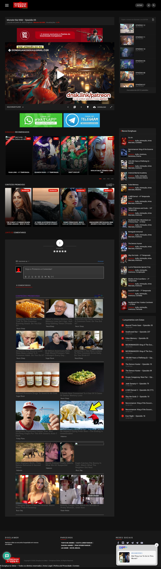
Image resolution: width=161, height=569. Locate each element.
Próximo (81, 107)
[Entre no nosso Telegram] (82, 120)
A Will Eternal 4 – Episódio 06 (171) (139, 390)
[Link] (48, 276)
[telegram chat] (137, 543)
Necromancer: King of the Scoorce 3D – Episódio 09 (140, 403)
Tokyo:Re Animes (67, 543)
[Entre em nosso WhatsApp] (41, 120)
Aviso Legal (47, 566)
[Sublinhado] (32, 276)
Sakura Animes (67, 545)
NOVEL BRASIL (75, 548)
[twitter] (127, 543)
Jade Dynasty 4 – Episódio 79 (137, 384)
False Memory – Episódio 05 (137, 338)
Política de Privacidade (63, 566)
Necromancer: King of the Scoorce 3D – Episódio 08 (140, 409)
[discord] (123, 543)
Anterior (68, 107)
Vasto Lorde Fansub (84, 543)
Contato (76, 566)
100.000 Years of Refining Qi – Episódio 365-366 (140, 358)
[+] (52, 276)
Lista (74, 107)
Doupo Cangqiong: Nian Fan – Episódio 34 (140, 377)
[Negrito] (25, 276)
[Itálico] (29, 276)
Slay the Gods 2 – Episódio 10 (137, 397)
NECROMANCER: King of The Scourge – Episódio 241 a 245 (140, 345)
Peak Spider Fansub (82, 545)
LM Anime (64, 548)
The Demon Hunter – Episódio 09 (139, 371)
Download (99, 107)
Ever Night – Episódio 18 (135, 416)
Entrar (139, 5)
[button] (100, 179)
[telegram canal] (132, 543)
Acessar (100, 261)
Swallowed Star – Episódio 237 (138, 332)
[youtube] (142, 543)
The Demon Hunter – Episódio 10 (139, 364)
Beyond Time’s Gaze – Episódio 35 (139, 325)
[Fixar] (35, 276)
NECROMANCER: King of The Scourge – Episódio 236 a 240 (140, 351)
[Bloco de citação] (45, 276)
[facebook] (118, 543)
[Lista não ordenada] (42, 276)
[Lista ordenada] (39, 276)
